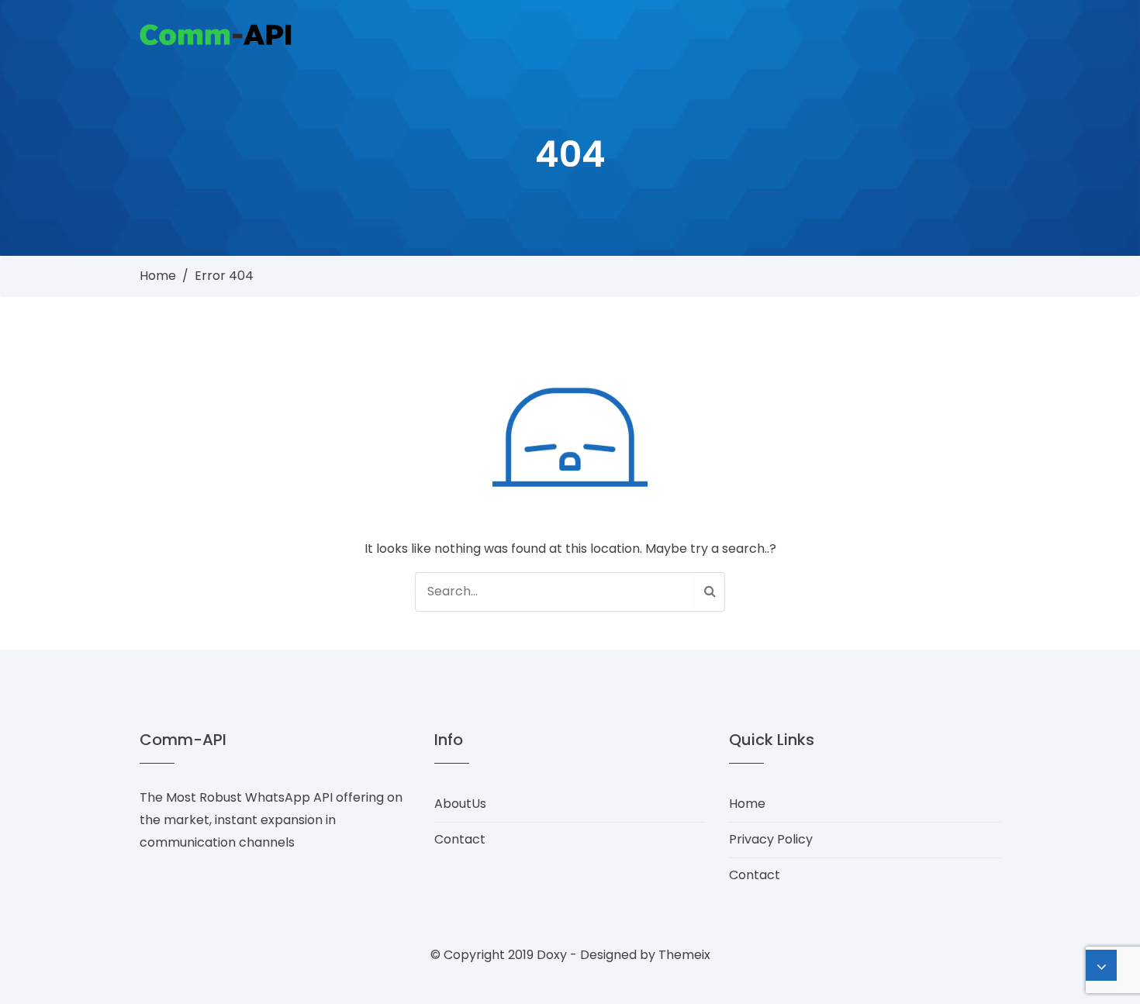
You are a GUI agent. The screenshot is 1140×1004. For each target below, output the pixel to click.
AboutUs (460, 804)
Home (158, 276)
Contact (459, 839)
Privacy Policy (771, 839)
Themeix (684, 955)
